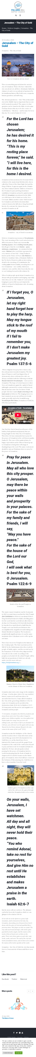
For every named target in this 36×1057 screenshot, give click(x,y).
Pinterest (23, 979)
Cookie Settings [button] (8, 1053)
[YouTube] (22, 1033)
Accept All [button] (18, 1053)
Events (20, 1037)
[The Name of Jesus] (18, 1004)
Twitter (14, 979)
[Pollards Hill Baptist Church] (18, 7)
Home (4, 28)
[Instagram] (20, 1033)
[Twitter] (17, 1033)
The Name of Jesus (8, 1018)
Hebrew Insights (14, 28)
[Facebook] (14, 1033)
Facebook (5, 979)
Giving (26, 1037)
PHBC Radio (11, 1037)
